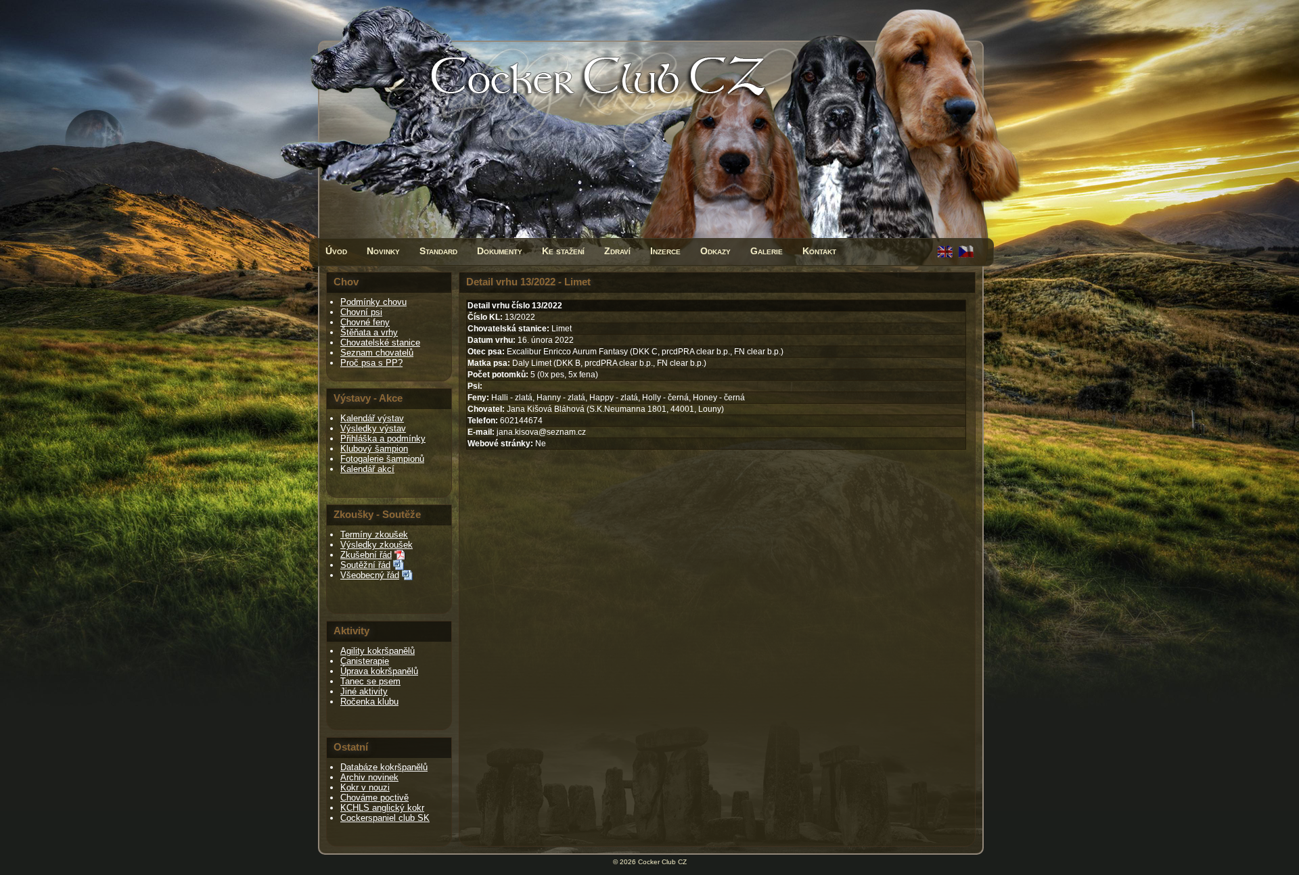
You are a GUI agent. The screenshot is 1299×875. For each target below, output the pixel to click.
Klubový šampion (374, 449)
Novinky (383, 250)
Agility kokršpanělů (377, 651)
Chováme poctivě (374, 798)
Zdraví (617, 250)
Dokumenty (499, 250)
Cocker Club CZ (662, 862)
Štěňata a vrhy (369, 332)
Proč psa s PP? (371, 363)
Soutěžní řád (365, 565)
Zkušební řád (366, 555)
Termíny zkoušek (374, 534)
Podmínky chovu (373, 302)
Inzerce (665, 250)
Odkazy (715, 250)
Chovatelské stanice (380, 342)
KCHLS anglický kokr (382, 808)
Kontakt (819, 250)
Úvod (336, 250)
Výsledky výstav (373, 428)
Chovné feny (365, 322)
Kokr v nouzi (365, 787)
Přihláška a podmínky (383, 438)
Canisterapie (364, 661)
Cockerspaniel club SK (385, 818)
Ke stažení (563, 250)
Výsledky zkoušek (376, 545)
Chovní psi (361, 312)
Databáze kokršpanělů (384, 767)
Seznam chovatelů (376, 353)
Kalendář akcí (367, 469)
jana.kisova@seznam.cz (541, 432)
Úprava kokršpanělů (379, 671)
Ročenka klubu (369, 701)
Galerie (766, 250)
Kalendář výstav (372, 418)
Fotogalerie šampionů (382, 459)
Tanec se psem (370, 681)
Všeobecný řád (369, 575)
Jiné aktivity (364, 691)
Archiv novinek (369, 777)
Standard (438, 250)
